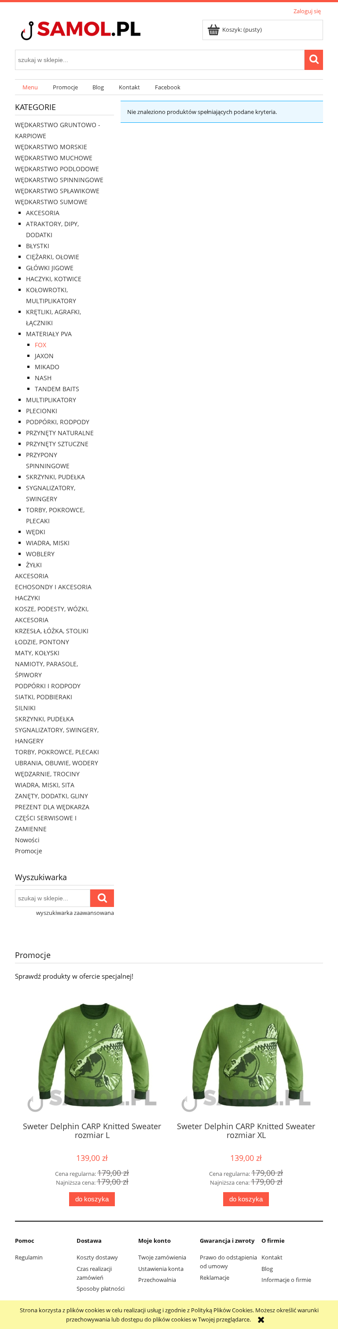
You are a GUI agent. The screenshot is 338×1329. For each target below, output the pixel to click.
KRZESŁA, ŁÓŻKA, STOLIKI (51, 631)
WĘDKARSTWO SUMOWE (51, 202)
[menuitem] (30, 87)
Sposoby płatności (101, 1288)
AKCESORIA (42, 213)
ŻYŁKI (34, 565)
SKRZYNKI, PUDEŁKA (55, 477)
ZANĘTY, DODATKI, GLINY (51, 796)
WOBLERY (40, 554)
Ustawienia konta (161, 1269)
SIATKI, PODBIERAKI (43, 697)
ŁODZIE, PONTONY (42, 642)
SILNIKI (25, 708)
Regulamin (29, 1257)
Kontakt (272, 1257)
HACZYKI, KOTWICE (53, 279)
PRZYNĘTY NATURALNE (60, 433)
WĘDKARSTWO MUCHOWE (53, 158)
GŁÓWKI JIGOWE (49, 268)
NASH (43, 378)
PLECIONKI (41, 411)
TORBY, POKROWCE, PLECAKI (57, 752)
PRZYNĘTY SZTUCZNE (57, 444)
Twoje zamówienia (162, 1257)
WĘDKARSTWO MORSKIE (51, 147)
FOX (40, 345)
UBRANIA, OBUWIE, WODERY (56, 763)
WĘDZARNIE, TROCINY (47, 774)
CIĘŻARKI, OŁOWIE (52, 257)
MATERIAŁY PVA (49, 334)
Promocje (28, 851)
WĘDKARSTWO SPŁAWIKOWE (57, 191)
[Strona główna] (96, 32)
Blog (267, 1269)
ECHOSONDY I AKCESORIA (53, 587)
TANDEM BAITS (57, 389)
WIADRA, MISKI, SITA (44, 785)
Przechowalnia (157, 1280)
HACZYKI (27, 598)
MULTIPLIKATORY (51, 400)
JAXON (44, 356)
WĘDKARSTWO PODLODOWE (57, 169)
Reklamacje (214, 1277)
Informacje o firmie (286, 1280)
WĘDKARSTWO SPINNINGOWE (59, 180)
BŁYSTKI (37, 246)
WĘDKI (35, 532)
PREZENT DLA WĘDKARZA (52, 807)
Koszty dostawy (97, 1257)
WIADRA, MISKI (48, 543)
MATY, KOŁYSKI (37, 653)
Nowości (27, 840)
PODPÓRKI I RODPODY (48, 686)
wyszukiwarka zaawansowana (75, 913)
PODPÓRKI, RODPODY (57, 422)
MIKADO (47, 367)
